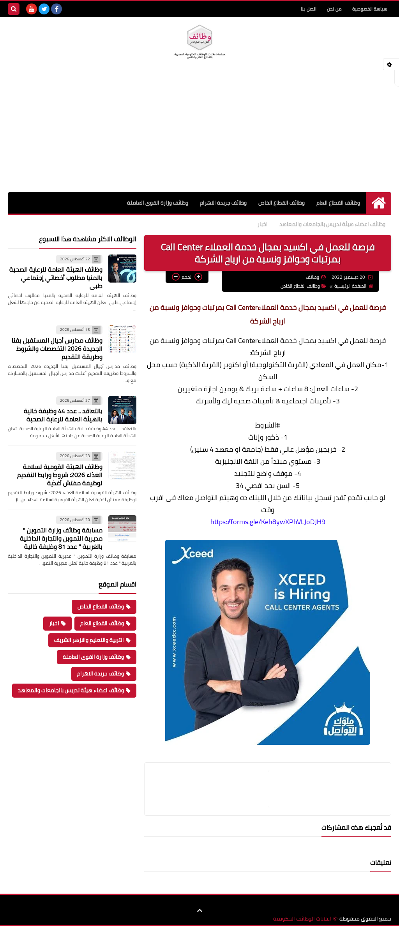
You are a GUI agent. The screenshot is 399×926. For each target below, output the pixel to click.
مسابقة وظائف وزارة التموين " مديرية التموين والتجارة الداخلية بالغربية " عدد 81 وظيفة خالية (61, 538)
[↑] (199, 910)
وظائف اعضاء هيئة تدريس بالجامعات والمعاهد (332, 224)
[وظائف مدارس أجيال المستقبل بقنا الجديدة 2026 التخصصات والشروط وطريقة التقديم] (122, 339)
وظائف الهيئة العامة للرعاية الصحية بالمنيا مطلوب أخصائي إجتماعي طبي (55, 277)
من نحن (334, 8)
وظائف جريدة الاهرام (223, 203)
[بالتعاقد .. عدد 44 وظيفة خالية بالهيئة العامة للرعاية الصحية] (122, 410)
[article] (210, 789)
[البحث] (13, 9)
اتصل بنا (308, 8)
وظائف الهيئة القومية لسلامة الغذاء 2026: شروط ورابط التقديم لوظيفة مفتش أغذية (59, 475)
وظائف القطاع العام (338, 203)
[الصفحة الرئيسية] (378, 203)
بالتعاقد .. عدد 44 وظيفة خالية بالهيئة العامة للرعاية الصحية (63, 415)
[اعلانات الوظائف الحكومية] (199, 42)
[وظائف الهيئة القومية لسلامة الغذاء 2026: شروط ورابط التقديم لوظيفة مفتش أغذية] (122, 465)
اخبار (263, 224)
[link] (323, 521)
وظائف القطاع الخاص (281, 203)
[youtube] (31, 9)
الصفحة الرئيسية (350, 286)
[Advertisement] (199, 133)
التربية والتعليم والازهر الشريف (89, 640)
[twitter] (44, 9)
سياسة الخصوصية (369, 8)
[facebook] (56, 9)
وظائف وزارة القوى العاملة (157, 203)
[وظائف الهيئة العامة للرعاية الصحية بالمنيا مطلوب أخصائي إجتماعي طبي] (122, 268)
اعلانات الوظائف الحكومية (302, 919)
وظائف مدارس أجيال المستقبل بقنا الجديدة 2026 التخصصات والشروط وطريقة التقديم (57, 348)
